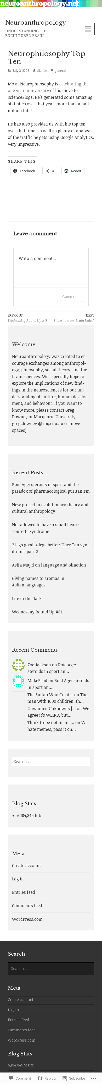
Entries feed (23, 892)
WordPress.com (27, 919)
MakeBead (37, 680)
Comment (70, 296)
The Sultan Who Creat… (50, 695)
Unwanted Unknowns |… (51, 708)
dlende (42, 70)
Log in (18, 879)
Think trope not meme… (50, 722)
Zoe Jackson (39, 665)
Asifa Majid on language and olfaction (49, 565)
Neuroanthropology (35, 22)
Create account (26, 865)
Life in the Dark (27, 598)
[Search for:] (51, 761)
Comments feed (27, 905)
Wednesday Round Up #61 (37, 612)
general (60, 70)
